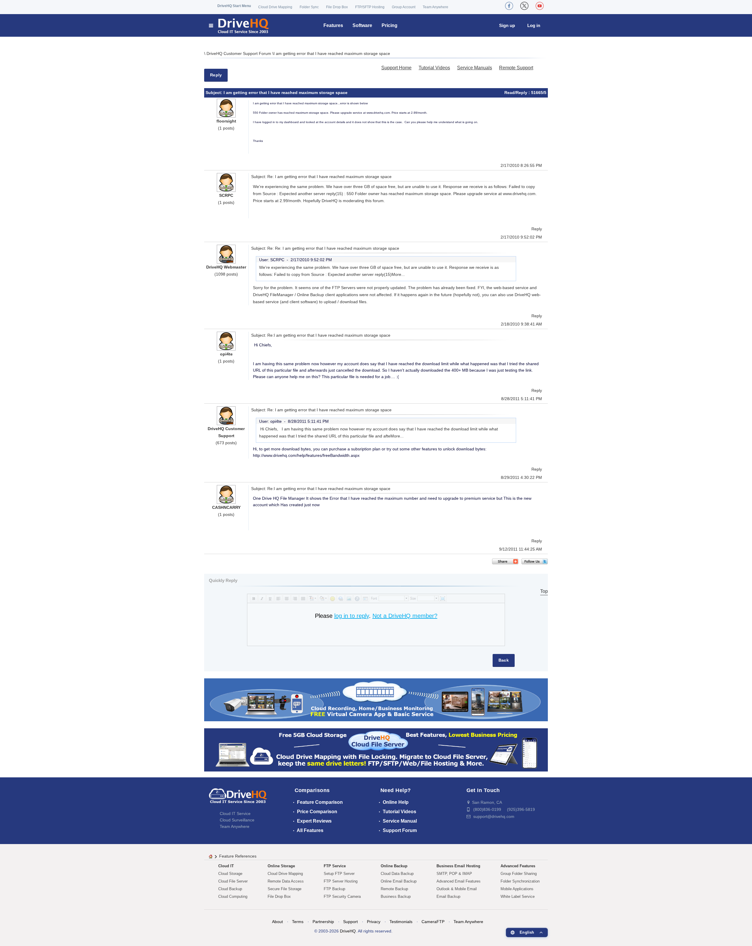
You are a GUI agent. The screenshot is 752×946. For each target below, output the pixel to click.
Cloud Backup (230, 889)
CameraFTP (433, 921)
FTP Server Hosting (340, 881)
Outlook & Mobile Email (457, 889)
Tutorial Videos (434, 67)
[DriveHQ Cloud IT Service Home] (239, 25)
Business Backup (396, 896)
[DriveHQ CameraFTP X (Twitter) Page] (524, 6)
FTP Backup (334, 889)
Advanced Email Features (459, 881)
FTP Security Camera (342, 896)
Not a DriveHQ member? (404, 616)
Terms (297, 921)
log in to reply (351, 616)
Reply (216, 75)
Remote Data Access (286, 881)
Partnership (323, 921)
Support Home (396, 67)
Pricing (389, 25)
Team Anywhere (435, 7)
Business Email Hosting (458, 866)
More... (398, 274)
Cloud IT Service (235, 813)
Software (362, 25)
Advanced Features (518, 866)
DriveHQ (348, 931)
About (277, 921)
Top (544, 591)
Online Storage (281, 866)
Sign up (507, 25)
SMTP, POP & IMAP (454, 873)
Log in (533, 25)
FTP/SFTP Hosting (370, 7)
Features (333, 25)
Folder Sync (309, 7)
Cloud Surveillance (237, 820)
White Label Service (518, 896)
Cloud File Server (233, 881)
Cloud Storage (230, 873)
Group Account (403, 7)
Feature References (237, 856)
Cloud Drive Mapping (275, 7)
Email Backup (448, 896)
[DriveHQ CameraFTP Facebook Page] (509, 6)
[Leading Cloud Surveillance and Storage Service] (376, 699)
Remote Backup (394, 889)
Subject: (215, 92)
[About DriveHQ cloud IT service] (238, 798)
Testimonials (401, 921)
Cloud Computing (232, 896)
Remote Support (516, 67)
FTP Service (335, 866)
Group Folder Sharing (519, 873)
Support (350, 921)
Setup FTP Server (339, 873)
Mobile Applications (517, 889)
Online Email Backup (399, 881)
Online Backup (394, 866)
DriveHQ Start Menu (234, 6)
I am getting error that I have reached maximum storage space (331, 53)
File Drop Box (337, 7)
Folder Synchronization (520, 881)
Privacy (373, 921)
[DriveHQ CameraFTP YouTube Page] (540, 6)
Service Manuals (474, 67)
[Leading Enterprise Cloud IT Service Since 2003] (376, 749)
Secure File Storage (284, 889)
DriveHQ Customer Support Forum (239, 53)
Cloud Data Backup (397, 873)
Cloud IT (226, 866)
